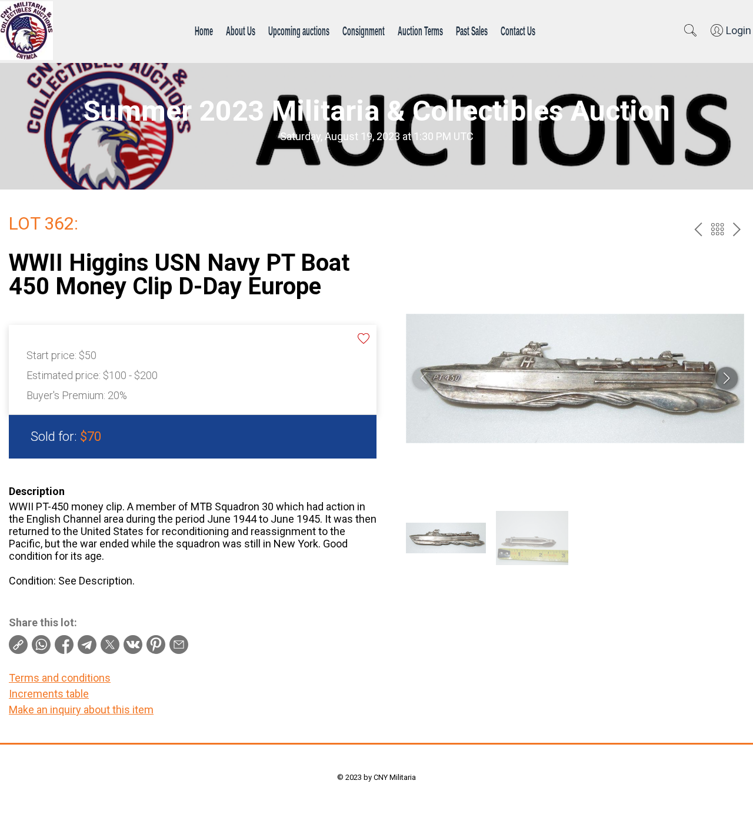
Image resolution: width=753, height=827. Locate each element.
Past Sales (472, 31)
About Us (240, 31)
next (736, 229)
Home (204, 31)
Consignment (363, 31)
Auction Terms (420, 31)
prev (698, 229)
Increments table (49, 693)
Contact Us (518, 31)
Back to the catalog (717, 229)
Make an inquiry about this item (81, 709)
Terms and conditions (60, 678)
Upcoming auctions (298, 31)
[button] (726, 378)
